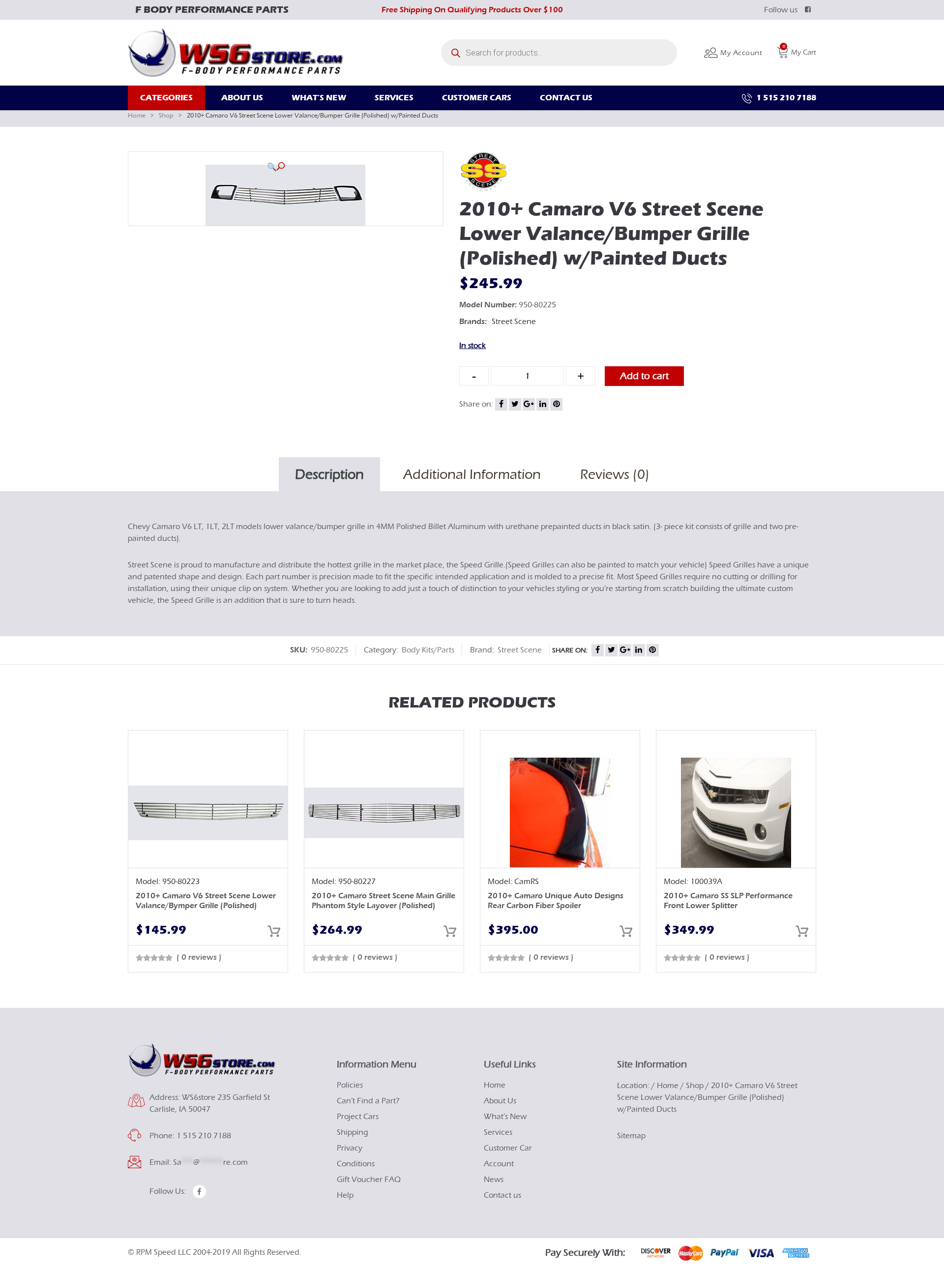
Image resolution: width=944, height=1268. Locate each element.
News (493, 1179)
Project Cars (358, 1116)
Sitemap (631, 1135)
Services (498, 1132)
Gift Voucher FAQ (369, 1179)
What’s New (505, 1116)
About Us (500, 1100)
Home (137, 115)
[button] (275, 166)
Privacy (349, 1148)
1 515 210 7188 (785, 97)
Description (329, 474)
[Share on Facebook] (501, 404)
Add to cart (644, 376)
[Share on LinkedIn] (542, 404)
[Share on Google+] (529, 404)
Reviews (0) (614, 474)
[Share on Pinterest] (556, 404)
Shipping (352, 1132)
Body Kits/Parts (428, 650)
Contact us (502, 1195)
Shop (166, 115)
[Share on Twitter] (515, 404)
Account (499, 1163)
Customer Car (508, 1148)
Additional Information (472, 474)
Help (345, 1195)
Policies (350, 1085)
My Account (740, 53)
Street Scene (514, 321)
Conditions (356, 1163)
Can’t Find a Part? (368, 1100)
